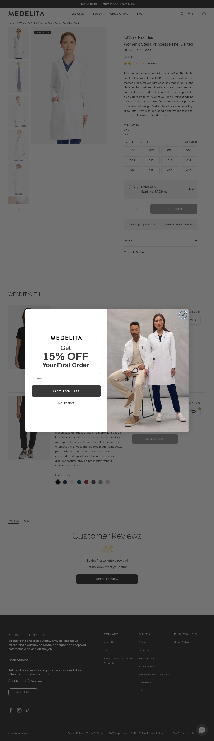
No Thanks (66, 403)
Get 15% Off (66, 390)
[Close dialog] (183, 314)
